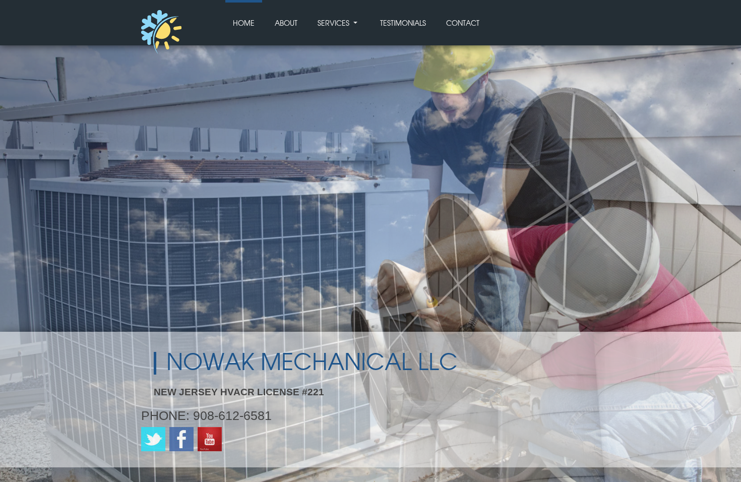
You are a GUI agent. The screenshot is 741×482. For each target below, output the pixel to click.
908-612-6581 (232, 415)
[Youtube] (210, 449)
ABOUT (286, 23)
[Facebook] (181, 449)
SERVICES (333, 23)
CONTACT (462, 23)
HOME (244, 23)
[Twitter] (153, 449)
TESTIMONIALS (403, 23)
